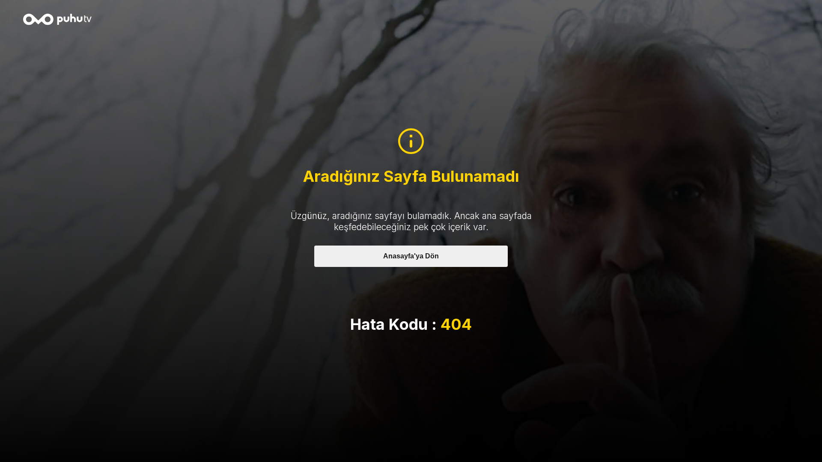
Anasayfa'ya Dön (411, 256)
